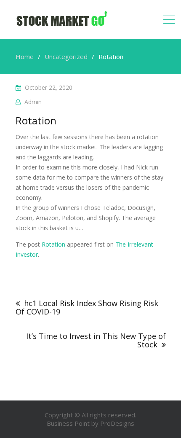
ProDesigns (117, 423)
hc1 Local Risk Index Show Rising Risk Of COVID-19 (87, 307)
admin (33, 102)
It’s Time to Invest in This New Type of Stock (96, 340)
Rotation (53, 244)
